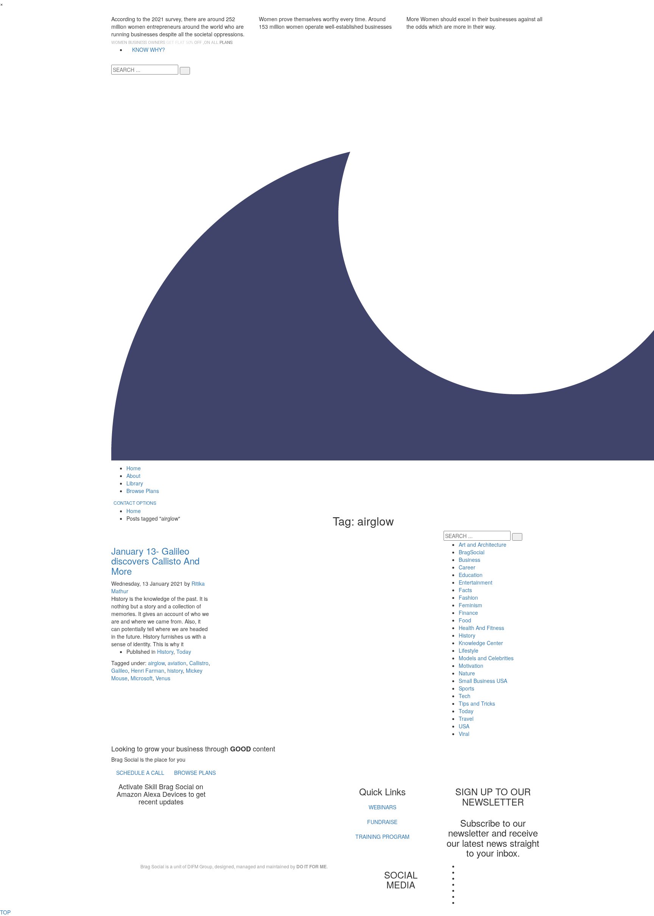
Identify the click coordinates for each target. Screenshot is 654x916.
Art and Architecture (482, 544)
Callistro (199, 663)
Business (469, 559)
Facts (465, 590)
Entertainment (475, 582)
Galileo (119, 670)
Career (467, 567)
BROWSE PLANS (195, 772)
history (175, 670)
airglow (156, 663)
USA (464, 726)
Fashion (468, 597)
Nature (467, 673)
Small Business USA (483, 680)
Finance (468, 612)
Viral (464, 733)
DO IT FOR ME (311, 866)
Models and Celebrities (486, 658)
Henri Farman (147, 670)
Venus (163, 678)
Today (183, 651)
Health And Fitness (481, 627)
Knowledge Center (481, 643)
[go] (185, 71)
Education (471, 575)
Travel (466, 718)
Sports (466, 688)
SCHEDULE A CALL (140, 772)
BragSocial (471, 552)
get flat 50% (180, 42)
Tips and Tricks (477, 703)
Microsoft (142, 678)
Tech (464, 696)
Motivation (471, 665)
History (165, 651)
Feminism (470, 605)
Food (465, 620)
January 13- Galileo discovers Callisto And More (155, 560)
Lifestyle (468, 650)
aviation (177, 663)
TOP (5, 912)
